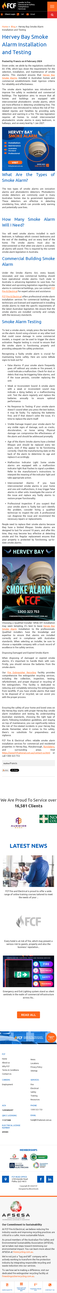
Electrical (35, 1088)
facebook (40, 1179)
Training (34, 1096)
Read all (28, 1014)
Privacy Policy (36, 1067)
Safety (33, 1092)
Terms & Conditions (10, 1070)
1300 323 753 (22, 14)
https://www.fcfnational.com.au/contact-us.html (26, 753)
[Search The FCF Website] (52, 14)
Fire (32, 1084)
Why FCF (6, 1066)
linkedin (49, 1179)
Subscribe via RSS (5, 770)
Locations (35, 1063)
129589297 (7, 1110)
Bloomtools (33, 1189)
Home (5, 26)
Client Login (10, 14)
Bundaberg (48, 746)
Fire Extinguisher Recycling (21, 672)
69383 (5, 1132)
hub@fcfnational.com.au (33, 14)
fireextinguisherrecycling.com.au (18, 1276)
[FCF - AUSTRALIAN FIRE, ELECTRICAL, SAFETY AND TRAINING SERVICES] (9, 5)
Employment (7, 1084)
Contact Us (6, 1074)
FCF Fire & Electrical (12, 296)
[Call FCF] (28, 1037)
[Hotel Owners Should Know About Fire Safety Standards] (28, 921)
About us (6, 1063)
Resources (35, 1099)
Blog (13, 26)
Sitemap (34, 1071)
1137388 (6, 1120)
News (33, 1059)
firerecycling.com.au (23, 1252)
